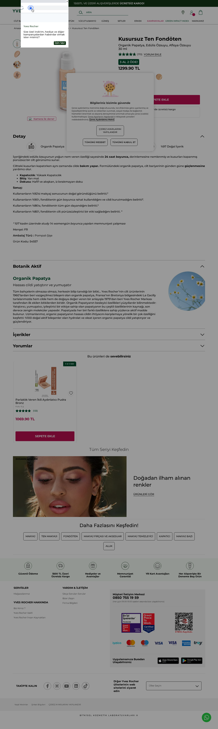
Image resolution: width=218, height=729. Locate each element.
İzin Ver (60, 43)
